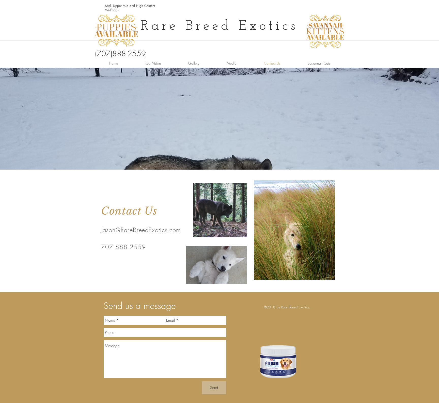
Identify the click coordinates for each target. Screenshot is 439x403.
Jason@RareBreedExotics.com (141, 230)
